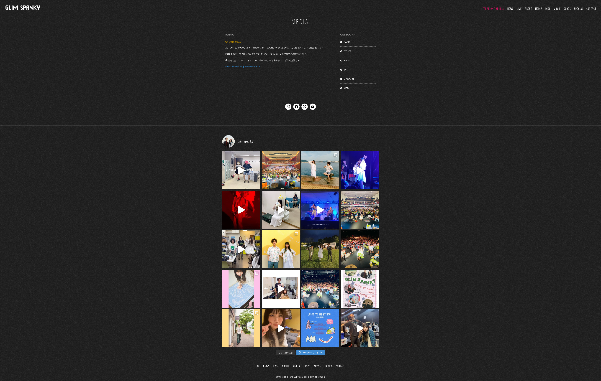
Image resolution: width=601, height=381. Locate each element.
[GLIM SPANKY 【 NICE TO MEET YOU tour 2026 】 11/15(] (320, 328)
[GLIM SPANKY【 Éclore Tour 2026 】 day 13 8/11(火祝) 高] (241, 289)
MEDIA (538, 8)
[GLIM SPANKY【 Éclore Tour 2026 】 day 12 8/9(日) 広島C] (241, 328)
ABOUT (528, 8)
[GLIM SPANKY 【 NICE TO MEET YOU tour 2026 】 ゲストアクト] (360, 289)
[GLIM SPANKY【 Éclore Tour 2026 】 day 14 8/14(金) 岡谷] (281, 249)
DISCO (307, 366)
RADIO (347, 42)
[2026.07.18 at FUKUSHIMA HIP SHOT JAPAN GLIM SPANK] (360, 170)
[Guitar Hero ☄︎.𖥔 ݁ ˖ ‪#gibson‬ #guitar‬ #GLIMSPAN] (241, 210)
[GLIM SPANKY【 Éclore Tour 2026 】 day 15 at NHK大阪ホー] (281, 170)
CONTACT (591, 8)
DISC (548, 8)
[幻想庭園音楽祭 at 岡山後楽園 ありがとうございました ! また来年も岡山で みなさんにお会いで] (320, 249)
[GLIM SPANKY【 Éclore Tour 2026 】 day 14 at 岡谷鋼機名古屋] (360, 210)
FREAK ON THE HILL (493, 8)
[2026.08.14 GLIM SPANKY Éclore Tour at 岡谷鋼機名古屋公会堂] (281, 210)
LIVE (519, 8)
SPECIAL (578, 8)
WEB (346, 88)
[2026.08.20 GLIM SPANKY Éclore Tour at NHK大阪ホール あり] (241, 170)
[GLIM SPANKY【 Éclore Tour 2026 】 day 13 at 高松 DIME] (360, 249)
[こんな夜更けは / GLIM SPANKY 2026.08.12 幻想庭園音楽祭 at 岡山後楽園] (320, 210)
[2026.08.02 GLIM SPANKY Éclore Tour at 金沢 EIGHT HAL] (360, 328)
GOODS (567, 8)
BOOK (347, 60)
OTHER (347, 51)
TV (345, 70)
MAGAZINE (349, 79)
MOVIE (557, 8)
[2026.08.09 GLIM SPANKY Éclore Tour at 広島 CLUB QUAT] (281, 289)
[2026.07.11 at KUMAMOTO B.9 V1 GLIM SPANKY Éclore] (281, 328)
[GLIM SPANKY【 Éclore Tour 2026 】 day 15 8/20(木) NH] (320, 170)
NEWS (510, 8)
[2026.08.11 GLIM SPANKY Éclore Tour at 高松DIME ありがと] (241, 249)
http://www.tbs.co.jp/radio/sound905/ (243, 66)
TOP (257, 366)
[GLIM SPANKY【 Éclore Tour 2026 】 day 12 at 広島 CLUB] (320, 289)
